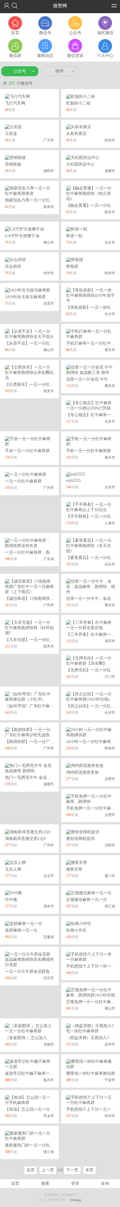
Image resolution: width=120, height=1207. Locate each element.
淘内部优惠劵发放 (82, 772)
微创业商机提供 (80, 838)
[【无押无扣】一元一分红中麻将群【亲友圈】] (90, 661)
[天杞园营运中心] (82, 157)
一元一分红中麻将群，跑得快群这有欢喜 (41, 552)
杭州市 (110, 140)
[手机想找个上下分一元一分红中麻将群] (90, 1099)
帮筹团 (72, 266)
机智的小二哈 (78, 103)
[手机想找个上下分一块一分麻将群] (90, 956)
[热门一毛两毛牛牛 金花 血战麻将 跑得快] (29, 768)
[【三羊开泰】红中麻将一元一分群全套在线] (90, 625)
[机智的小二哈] (80, 96)
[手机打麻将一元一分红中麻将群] (90, 333)
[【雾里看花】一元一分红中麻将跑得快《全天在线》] (90, 545)
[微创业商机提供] (82, 831)
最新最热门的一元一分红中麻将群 (35, 1145)
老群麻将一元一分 (21, 930)
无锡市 (48, 1044)
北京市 (110, 242)
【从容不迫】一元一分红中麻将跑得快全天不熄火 (50, 343)
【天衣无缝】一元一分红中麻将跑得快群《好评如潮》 (54, 640)
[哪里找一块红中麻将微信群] (90, 1064)
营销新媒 (13, 164)
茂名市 (48, 906)
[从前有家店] (78, 127)
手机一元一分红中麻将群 (88, 451)
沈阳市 (110, 845)
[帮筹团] (74, 259)
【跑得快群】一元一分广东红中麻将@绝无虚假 (47, 741)
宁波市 (110, 1080)
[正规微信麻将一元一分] (89, 893)
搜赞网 (60, 5)
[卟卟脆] (13, 893)
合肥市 (110, 779)
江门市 (110, 677)
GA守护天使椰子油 (22, 236)
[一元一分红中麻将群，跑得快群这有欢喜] (29, 543)
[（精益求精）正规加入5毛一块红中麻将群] (90, 1028)
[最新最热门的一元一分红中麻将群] (29, 1135)
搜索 (45, 1183)
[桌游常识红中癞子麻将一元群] (29, 1064)
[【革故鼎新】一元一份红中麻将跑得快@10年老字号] (90, 295)
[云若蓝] (13, 127)
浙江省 (110, 906)
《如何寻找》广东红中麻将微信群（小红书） (46, 706)
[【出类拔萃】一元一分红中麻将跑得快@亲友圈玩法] (29, 372)
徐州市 (48, 273)
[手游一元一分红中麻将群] (29, 441)
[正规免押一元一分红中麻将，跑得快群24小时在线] (90, 992)
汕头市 (110, 564)
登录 (75, 1183)
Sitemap (75, 1200)
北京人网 (13, 869)
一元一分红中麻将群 (23, 481)
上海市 (110, 523)
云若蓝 (11, 133)
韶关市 (110, 212)
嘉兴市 (48, 1080)
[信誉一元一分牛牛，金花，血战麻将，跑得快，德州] (90, 586)
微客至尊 (74, 869)
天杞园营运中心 (80, 164)
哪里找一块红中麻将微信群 (90, 1073)
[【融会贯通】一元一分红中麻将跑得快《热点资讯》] (90, 193)
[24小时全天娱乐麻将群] (27, 290)
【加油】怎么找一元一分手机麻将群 (37, 1109)
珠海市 (110, 748)
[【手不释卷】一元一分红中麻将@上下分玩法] (90, 507)
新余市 (48, 207)
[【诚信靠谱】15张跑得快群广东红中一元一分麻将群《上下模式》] (29, 586)
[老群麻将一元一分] (23, 923)
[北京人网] (15, 862)
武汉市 (48, 978)
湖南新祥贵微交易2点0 (25, 838)
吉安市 (110, 487)
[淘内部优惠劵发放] (84, 765)
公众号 (20, 71)
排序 (59, 71)
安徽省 (48, 937)
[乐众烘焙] (15, 259)
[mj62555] (75, 474)
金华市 (110, 1044)
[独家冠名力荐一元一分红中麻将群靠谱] (29, 190)
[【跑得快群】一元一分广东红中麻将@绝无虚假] (29, 732)
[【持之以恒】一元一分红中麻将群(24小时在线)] (90, 696)
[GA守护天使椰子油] (24, 229)
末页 (89, 1170)
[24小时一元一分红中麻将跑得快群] (90, 732)
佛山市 (48, 242)
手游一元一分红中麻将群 (27, 451)
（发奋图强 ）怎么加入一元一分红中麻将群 (44, 1038)
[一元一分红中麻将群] (25, 474)
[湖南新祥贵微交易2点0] (27, 831)
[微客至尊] (76, 862)
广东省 (48, 559)
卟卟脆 (11, 899)
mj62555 (73, 480)
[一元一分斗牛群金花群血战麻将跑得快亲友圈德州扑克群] (29, 959)
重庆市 (110, 386)
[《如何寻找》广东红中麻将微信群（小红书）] (29, 696)
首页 (31, 1170)
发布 (105, 1183)
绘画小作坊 (76, 930)
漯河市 (110, 641)
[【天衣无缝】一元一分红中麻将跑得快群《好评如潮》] (29, 627)
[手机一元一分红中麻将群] (90, 441)
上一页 (48, 1170)
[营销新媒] (15, 157)
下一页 (72, 1170)
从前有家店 (76, 133)
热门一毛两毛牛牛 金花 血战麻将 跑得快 (41, 777)
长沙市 (110, 314)
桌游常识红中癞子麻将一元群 (31, 1073)
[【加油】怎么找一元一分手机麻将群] (29, 1099)
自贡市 (48, 303)
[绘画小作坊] (78, 923)
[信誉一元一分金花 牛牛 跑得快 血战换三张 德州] (90, 369)
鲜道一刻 (74, 236)
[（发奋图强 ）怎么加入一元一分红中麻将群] (29, 1028)
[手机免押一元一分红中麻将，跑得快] (90, 798)
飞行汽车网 (15, 103)
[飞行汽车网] (17, 96)
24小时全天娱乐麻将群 (25, 297)
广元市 (48, 140)
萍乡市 (48, 1116)
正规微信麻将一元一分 (86, 899)
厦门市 (110, 876)
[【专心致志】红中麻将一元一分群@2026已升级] (90, 405)
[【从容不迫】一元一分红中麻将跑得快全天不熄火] (29, 333)
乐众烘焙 (13, 266)
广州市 (48, 488)
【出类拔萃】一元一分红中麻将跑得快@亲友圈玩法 (51, 384)
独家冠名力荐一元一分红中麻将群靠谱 (39, 200)
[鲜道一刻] (76, 229)
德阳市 (48, 171)
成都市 (110, 171)
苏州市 (110, 1116)
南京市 (110, 457)
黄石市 (110, 350)
